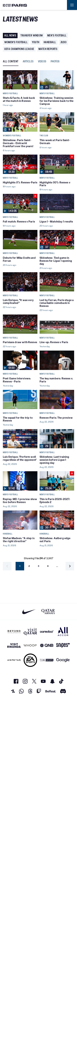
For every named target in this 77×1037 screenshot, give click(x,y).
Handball (50, 42)
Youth (35, 42)
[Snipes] (63, 645)
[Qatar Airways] (48, 611)
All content (10, 61)
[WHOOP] (30, 645)
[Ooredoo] (46, 631)
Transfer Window (31, 35)
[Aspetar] (14, 660)
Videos (42, 61)
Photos (55, 61)
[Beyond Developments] (14, 631)
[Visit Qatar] (30, 631)
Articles (28, 61)
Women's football (16, 42)
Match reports (47, 48)
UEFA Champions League (19, 48)
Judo (63, 42)
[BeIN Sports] (46, 660)
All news (10, 35)
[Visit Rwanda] (14, 645)
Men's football (57, 35)
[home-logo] (15, 5)
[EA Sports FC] (30, 660)
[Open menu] (72, 5)
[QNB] (46, 645)
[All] (63, 631)
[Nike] (29, 611)
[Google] (63, 660)
